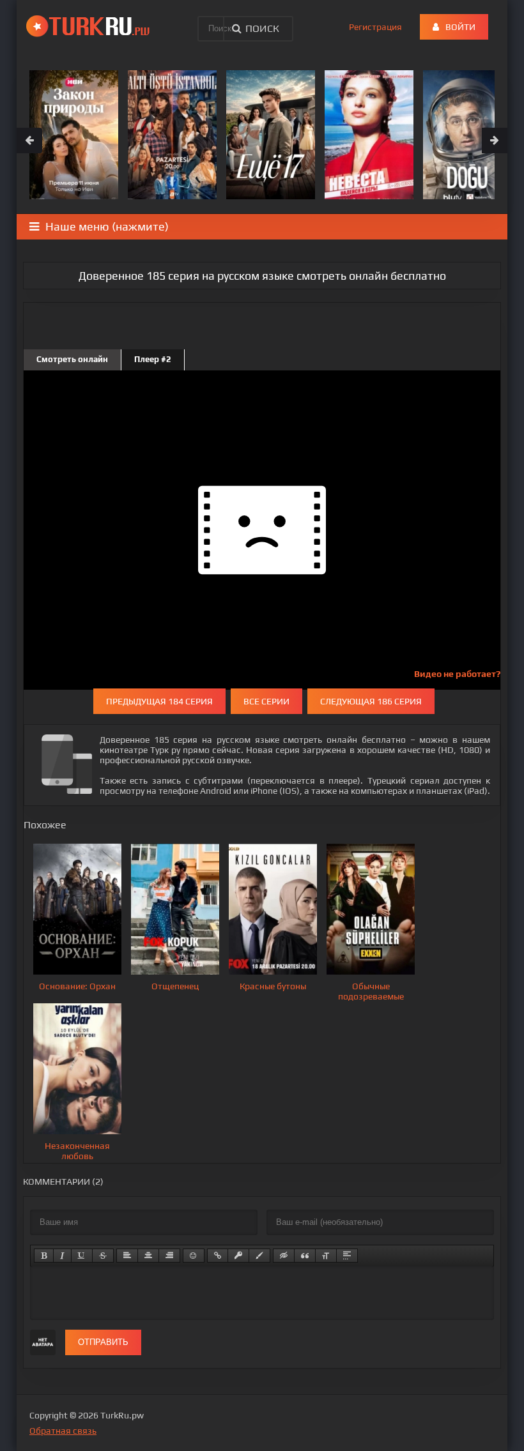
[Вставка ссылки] (217, 1256)
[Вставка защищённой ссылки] (238, 1256)
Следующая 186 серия (371, 701)
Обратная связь (62, 1430)
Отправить (103, 1342)
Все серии (266, 701)
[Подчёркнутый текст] (82, 1256)
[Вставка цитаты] (305, 1256)
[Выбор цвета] (259, 1256)
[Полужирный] (44, 1256)
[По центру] (148, 1256)
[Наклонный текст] (62, 1256)
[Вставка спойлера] (347, 1256)
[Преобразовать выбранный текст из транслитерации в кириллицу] (326, 1256)
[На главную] (90, 25)
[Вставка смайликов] (193, 1256)
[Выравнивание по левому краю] (127, 1256)
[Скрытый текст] (284, 1256)
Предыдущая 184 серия (159, 701)
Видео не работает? (457, 674)
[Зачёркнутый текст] (103, 1256)
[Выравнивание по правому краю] (169, 1256)
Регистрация (375, 27)
